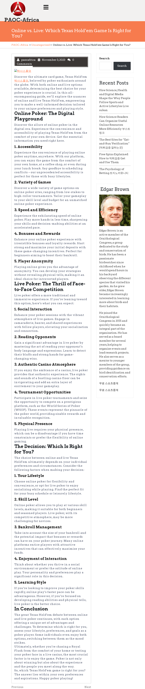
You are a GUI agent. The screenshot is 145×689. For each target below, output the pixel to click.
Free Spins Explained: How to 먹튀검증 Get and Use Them (114, 158)
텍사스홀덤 (21, 80)
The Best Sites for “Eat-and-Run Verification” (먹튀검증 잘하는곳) (114, 143)
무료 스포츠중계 (108, 383)
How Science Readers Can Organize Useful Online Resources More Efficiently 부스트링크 (114, 124)
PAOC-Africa (21, 20)
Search (104, 58)
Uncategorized (40, 44)
